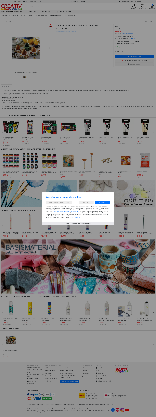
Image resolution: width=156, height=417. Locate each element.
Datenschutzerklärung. (75, 217)
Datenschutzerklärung (76, 223)
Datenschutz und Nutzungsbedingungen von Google (66, 211)
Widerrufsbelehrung (86, 223)
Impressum (67, 223)
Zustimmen (102, 202)
